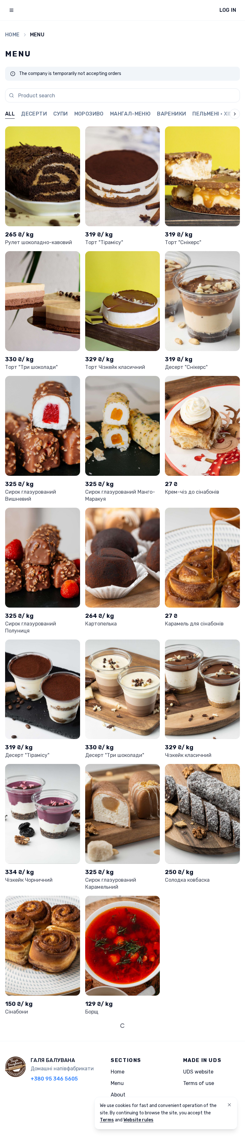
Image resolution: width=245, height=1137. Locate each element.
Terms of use (198, 1083)
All (10, 114)
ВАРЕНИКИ (171, 114)
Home (12, 35)
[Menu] (11, 10)
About (118, 1095)
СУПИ (60, 114)
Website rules (138, 1120)
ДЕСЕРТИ (34, 114)
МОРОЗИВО (89, 114)
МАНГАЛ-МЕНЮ (130, 114)
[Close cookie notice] (229, 1105)
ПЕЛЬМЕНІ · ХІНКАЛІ (218, 114)
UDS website (198, 1072)
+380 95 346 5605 (54, 1079)
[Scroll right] (229, 114)
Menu (117, 1083)
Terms (107, 1120)
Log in (227, 10)
